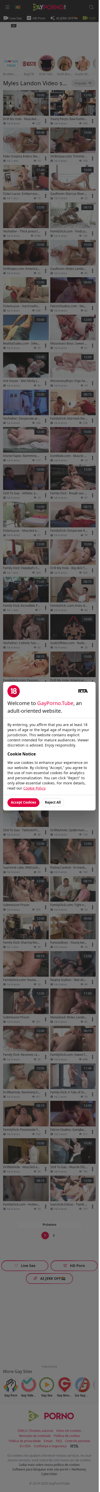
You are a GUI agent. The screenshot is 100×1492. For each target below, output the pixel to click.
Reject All (53, 802)
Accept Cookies (23, 802)
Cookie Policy (34, 788)
